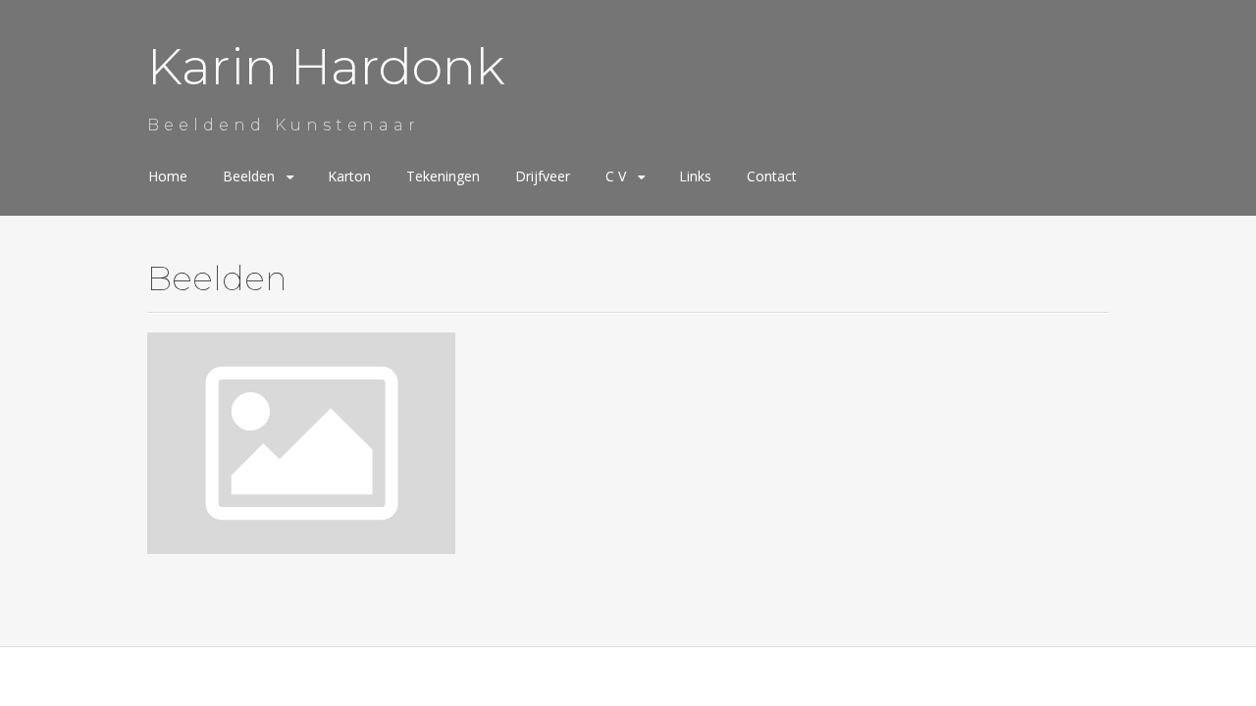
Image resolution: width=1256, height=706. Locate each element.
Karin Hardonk (325, 66)
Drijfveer (542, 176)
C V (615, 176)
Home (167, 176)
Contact (772, 176)
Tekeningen (443, 176)
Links (695, 176)
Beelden (249, 176)
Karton (349, 176)
